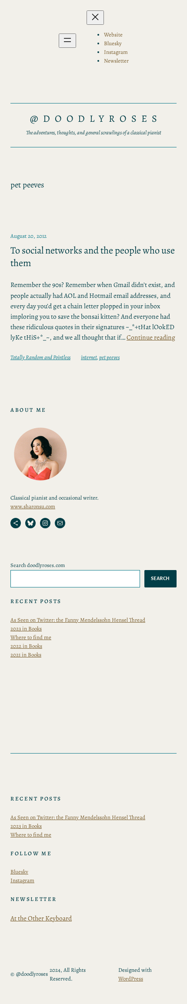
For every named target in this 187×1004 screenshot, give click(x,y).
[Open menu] (67, 40)
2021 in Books (25, 654)
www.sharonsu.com (32, 506)
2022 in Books (26, 646)
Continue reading (151, 337)
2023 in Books (26, 628)
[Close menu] (95, 17)
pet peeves (109, 357)
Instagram (22, 880)
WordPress (130, 978)
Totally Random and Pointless (40, 357)
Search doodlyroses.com (37, 565)
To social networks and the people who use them (92, 256)
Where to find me (30, 637)
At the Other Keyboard (41, 918)
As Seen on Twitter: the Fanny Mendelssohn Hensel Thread (77, 620)
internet (89, 357)
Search (160, 578)
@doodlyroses (96, 118)
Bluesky (19, 871)
